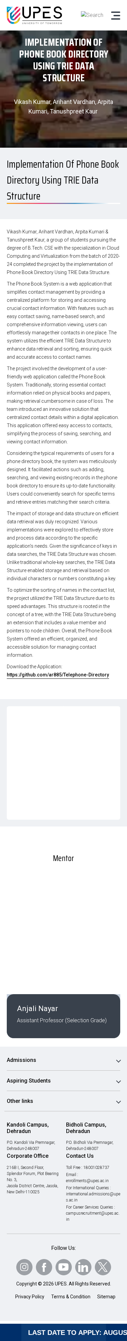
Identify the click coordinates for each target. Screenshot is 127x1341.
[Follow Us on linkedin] (83, 1267)
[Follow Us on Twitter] (103, 1267)
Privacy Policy (29, 1296)
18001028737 (96, 1167)
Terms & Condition (70, 1296)
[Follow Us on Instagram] (24, 1267)
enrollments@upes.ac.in (87, 1180)
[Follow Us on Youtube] (64, 1267)
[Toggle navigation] (115, 15)
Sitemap (106, 1296)
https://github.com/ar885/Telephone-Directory (58, 674)
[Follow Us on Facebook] (44, 1267)
